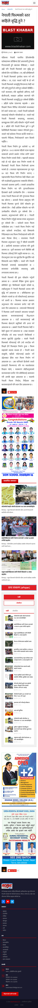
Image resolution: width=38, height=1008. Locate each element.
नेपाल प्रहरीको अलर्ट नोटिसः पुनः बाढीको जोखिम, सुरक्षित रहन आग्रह (23, 676)
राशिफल (5, 957)
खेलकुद (5, 921)
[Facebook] (3, 901)
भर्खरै (7, 611)
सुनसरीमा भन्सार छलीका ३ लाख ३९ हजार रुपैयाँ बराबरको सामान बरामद (23, 651)
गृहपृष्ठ (5, 911)
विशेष (4, 945)
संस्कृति (5, 952)
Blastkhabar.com (15, 1002)
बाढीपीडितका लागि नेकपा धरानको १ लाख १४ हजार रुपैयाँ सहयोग (18, 539)
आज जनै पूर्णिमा (18, 711)
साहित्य (5, 954)
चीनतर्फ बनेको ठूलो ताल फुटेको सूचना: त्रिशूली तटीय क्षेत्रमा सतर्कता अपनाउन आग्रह (22, 686)
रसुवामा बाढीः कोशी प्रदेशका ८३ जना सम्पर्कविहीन (22, 739)
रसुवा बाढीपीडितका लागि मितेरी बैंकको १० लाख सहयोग (17, 573)
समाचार (5, 918)
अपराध (5, 926)
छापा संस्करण (6, 959)
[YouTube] (8, 901)
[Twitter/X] (12, 901)
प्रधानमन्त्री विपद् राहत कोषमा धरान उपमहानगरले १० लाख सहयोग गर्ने (23, 659)
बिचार (4, 940)
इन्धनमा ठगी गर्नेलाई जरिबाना (22, 703)
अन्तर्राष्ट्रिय (6, 947)
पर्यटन (4, 930)
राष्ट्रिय (4, 916)
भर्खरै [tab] (19, 597)
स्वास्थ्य (5, 923)
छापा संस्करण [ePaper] (19, 587)
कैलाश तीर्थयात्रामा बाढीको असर (22, 642)
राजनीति (5, 914)
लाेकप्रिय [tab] (19, 603)
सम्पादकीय (6, 942)
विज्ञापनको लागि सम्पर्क (10, 994)
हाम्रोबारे (16, 1005)
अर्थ (4, 928)
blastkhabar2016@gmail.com (14, 988)
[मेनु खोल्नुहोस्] (34, 3)
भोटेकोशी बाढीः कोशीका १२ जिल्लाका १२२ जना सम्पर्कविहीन (22, 720)
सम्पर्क (21, 1005)
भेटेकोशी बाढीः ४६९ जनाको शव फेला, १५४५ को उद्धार (22, 695)
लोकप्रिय (15, 611)
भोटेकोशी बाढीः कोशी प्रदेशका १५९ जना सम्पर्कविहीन (18, 507)
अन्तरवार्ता (5, 950)
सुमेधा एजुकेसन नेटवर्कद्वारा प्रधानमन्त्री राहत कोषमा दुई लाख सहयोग (22, 729)
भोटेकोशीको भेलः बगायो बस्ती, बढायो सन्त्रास (22, 668)
